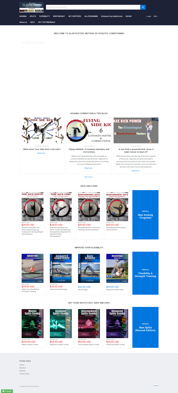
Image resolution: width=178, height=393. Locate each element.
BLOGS (129, 16)
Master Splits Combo (30, 345)
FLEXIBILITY (44, 16)
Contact (7, 391)
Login (148, 16)
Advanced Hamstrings (58, 289)
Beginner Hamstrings (114, 290)
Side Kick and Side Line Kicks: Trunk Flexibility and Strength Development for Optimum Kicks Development (60, 232)
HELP (32, 22)
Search (21, 365)
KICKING (22, 16)
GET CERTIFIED (74, 16)
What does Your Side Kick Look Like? (42, 149)
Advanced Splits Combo (115, 345)
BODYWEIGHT (59, 16)
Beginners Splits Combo (59, 345)
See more (89, 177)
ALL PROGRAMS (91, 16)
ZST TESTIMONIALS (46, 22)
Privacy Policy (24, 374)
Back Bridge (83, 290)
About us (23, 22)
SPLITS (33, 16)
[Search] (143, 7)
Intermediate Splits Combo (88, 345)
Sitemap (22, 371)
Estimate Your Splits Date (111, 16)
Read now (41, 153)
